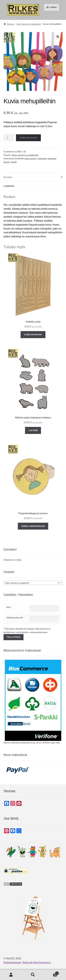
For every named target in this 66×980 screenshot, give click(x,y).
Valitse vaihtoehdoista (33, 526)
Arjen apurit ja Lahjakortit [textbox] (32, 583)
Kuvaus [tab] (8, 177)
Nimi (8, 607)
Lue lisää (33, 430)
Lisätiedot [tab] (9, 186)
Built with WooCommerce (37, 962)
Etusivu (10, 24)
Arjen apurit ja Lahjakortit (28, 24)
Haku (33, 975)
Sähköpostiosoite (14, 617)
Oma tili (11, 975)
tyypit (14, 162)
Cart (51, 972)
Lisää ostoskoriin (28, 137)
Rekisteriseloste (12, 962)
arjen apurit (30, 158)
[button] (57, 36)
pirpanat (42, 158)
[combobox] (33, 583)
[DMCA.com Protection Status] (33, 884)
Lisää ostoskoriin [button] (33, 334)
